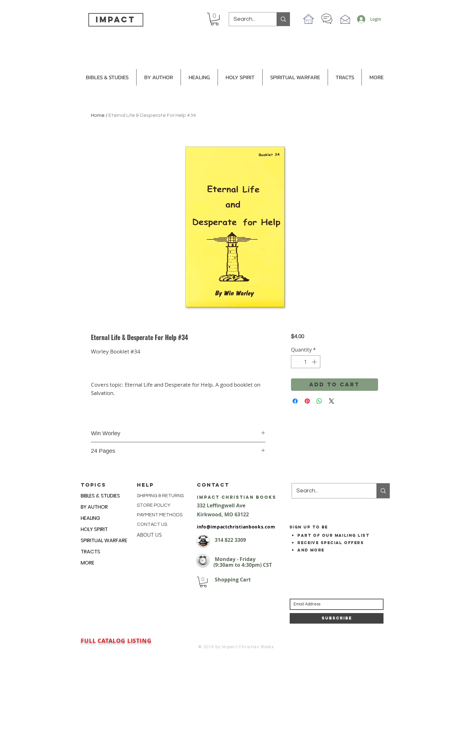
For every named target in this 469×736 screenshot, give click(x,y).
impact (115, 19)
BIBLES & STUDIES (100, 495)
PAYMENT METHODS (159, 514)
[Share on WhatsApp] (319, 401)
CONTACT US (152, 524)
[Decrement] (296, 362)
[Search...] (283, 19)
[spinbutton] (305, 362)
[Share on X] (331, 401)
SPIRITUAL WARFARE (104, 540)
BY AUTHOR (94, 507)
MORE (87, 562)
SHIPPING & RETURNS (160, 495)
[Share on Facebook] (295, 401)
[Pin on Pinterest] (307, 401)
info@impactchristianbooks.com (236, 527)
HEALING (90, 518)
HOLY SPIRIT (94, 529)
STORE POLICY (154, 505)
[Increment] (314, 362)
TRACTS (90, 551)
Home (98, 115)
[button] (214, 19)
